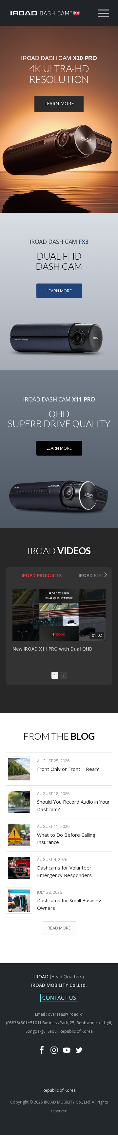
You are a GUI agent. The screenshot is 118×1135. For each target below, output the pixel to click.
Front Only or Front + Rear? (68, 769)
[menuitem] (100, 13)
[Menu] (100, 13)
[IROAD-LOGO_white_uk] (49, 13)
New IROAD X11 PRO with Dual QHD (52, 649)
